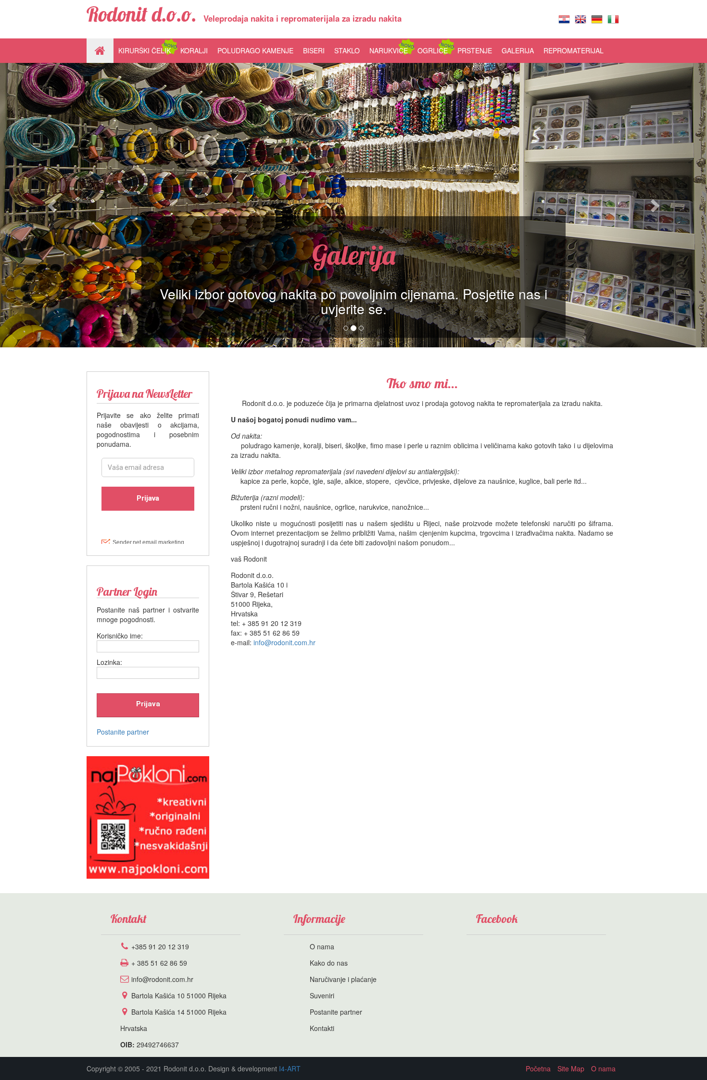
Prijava (148, 704)
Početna (538, 1068)
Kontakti (322, 1028)
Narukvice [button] (388, 50)
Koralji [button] (194, 50)
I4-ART (290, 1068)
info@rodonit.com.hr (284, 642)
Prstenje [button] (474, 50)
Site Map (570, 1068)
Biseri (314, 50)
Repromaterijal (573, 50)
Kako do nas (329, 963)
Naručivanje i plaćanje (343, 979)
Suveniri (322, 995)
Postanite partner (123, 731)
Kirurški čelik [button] (144, 50)
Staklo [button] (347, 50)
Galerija (518, 50)
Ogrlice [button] (432, 50)
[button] (53, 205)
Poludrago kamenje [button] (255, 50)
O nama (322, 946)
